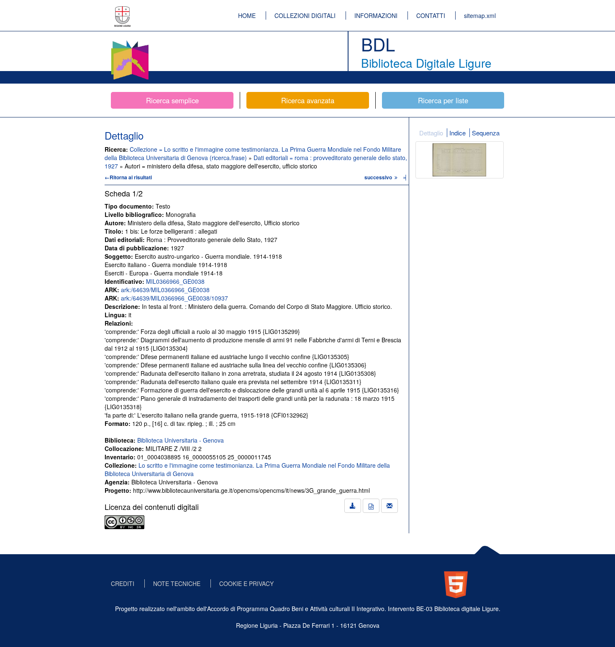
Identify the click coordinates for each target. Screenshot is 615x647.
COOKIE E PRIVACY (246, 583)
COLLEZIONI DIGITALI (305, 15)
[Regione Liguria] (123, 10)
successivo (378, 177)
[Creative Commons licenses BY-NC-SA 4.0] (124, 521)
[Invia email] (389, 506)
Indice (457, 132)
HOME (247, 15)
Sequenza (486, 132)
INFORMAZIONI (375, 15)
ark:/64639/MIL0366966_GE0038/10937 (174, 298)
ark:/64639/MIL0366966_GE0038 (165, 289)
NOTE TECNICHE (176, 583)
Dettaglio (431, 132)
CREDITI (122, 583)
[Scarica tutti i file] (352, 506)
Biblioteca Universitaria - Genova (180, 440)
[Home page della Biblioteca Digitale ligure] (130, 41)
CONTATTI (430, 15)
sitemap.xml (480, 15)
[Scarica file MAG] (371, 506)
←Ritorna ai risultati (128, 177)
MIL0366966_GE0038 (175, 281)
